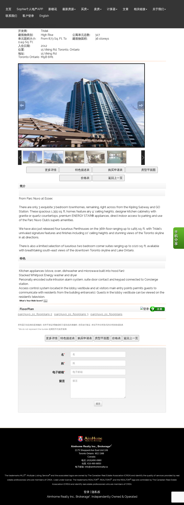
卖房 (97, 9)
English (44, 15)
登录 (86, 492)
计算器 (111, 9)
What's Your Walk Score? (31, 301)
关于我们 (158, 9)
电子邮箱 (58, 372)
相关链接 (139, 9)
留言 (62, 381)
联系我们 (11, 15)
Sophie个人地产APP (30, 9)
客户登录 (28, 15)
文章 (125, 9)
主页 (8, 9)
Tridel (44, 31)
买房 (84, 9)
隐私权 (96, 492)
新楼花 (52, 9)
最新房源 (68, 9)
